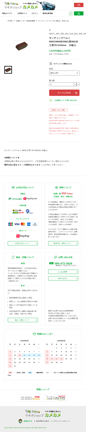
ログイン (35, 13)
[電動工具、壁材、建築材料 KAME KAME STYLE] (56, 398)
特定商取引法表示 (42, 421)
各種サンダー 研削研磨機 (25, 21)
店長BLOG (28, 421)
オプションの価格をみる (63, 64)
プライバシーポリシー (61, 421)
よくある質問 (62, 272)
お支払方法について (22, 243)
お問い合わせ (62, 278)
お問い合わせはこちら (78, 5)
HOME (10, 21)
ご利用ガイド (22, 13)
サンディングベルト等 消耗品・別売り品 (53, 21)
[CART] (78, 13)
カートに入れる (64, 93)
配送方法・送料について (62, 243)
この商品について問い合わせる (65, 100)
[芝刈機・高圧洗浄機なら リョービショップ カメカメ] (30, 398)
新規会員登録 (48, 13)
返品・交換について (22, 320)
